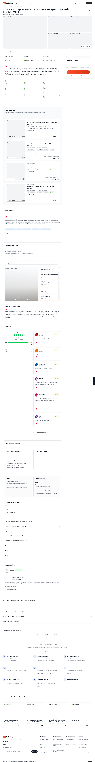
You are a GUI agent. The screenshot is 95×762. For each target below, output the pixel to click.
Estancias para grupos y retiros (58, 745)
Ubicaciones (42, 747)
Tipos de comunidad (44, 750)
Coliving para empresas (58, 739)
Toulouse (13, 6)
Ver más (47, 406)
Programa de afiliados (83, 744)
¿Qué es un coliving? (44, 756)
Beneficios (42, 742)
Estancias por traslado (57, 747)
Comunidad (25, 51)
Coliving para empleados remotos (58, 751)
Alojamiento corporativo (58, 742)
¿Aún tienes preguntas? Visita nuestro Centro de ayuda (47, 634)
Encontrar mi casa (69, 3)
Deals (41, 744)
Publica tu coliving (70, 739)
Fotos (4, 51)
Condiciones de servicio (84, 752)
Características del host (71, 744)
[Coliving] (8, 3)
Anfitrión (55, 51)
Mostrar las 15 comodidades (12, 101)
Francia (8, 6)
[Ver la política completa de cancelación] (58, 478)
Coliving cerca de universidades (44, 753)
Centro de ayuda (82, 747)
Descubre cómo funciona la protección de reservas (47, 651)
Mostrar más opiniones (40, 432)
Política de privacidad (83, 750)
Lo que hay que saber (47, 51)
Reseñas (39, 51)
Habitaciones (18, 51)
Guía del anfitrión (69, 742)
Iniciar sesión (81, 3)
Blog (80, 742)
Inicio (4, 6)
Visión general (11, 51)
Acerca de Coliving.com (84, 739)
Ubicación (33, 51)
